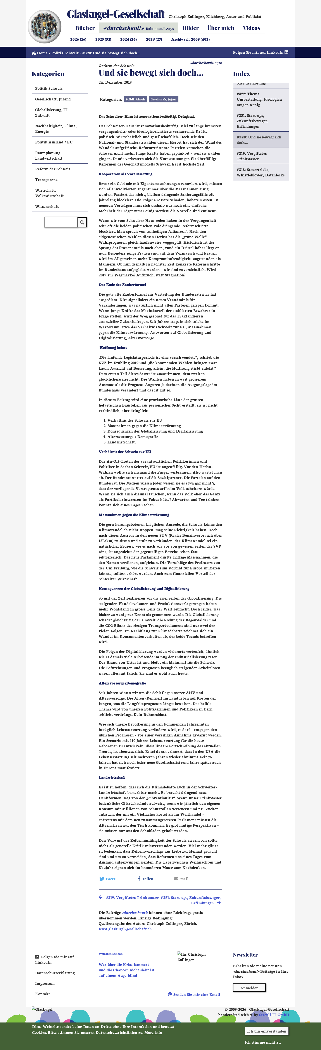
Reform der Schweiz (53, 168)
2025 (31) (103, 39)
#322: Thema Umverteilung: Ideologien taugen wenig (259, 99)
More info (153, 1032)
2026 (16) (78, 39)
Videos (251, 27)
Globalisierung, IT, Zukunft (52, 112)
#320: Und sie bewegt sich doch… (259, 139)
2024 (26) (128, 39)
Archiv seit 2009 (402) (190, 39)
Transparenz (46, 179)
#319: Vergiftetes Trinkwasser (252, 155)
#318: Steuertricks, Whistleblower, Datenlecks (261, 172)
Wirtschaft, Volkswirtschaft (49, 192)
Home (41, 52)
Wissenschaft (47, 206)
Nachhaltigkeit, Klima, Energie (56, 128)
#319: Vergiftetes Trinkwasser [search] (130, 897)
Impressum (45, 983)
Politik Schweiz (65, 52)
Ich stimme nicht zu (263, 1042)
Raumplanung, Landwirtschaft (48, 155)
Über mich (220, 27)
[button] (116, 878)
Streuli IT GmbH (274, 1014)
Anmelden (249, 987)
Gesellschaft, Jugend (163, 99)
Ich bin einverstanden (266, 1031)
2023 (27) (154, 39)
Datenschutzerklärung (55, 972)
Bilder (191, 27)
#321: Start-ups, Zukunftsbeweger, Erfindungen (252, 120)
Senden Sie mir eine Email (196, 994)
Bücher (85, 27)
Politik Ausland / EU (54, 142)
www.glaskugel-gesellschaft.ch (125, 928)
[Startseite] (44, 26)
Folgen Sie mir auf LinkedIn (259, 52)
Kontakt (42, 993)
